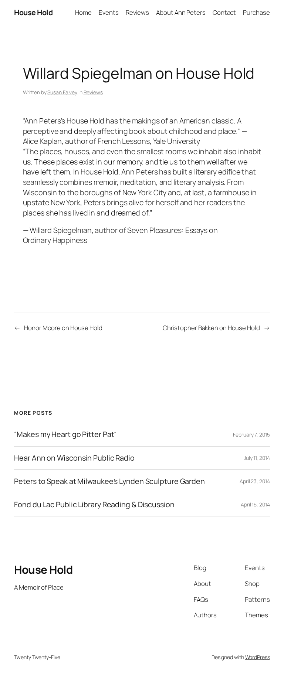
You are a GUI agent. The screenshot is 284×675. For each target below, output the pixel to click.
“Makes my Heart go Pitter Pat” (65, 434)
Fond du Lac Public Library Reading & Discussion (94, 505)
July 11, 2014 (257, 457)
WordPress (257, 657)
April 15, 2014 (255, 504)
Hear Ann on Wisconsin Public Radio (74, 458)
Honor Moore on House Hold (63, 327)
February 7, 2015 (251, 434)
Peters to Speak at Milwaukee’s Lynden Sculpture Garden (109, 481)
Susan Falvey (62, 92)
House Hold (33, 12)
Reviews (93, 92)
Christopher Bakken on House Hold (211, 327)
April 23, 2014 (255, 481)
